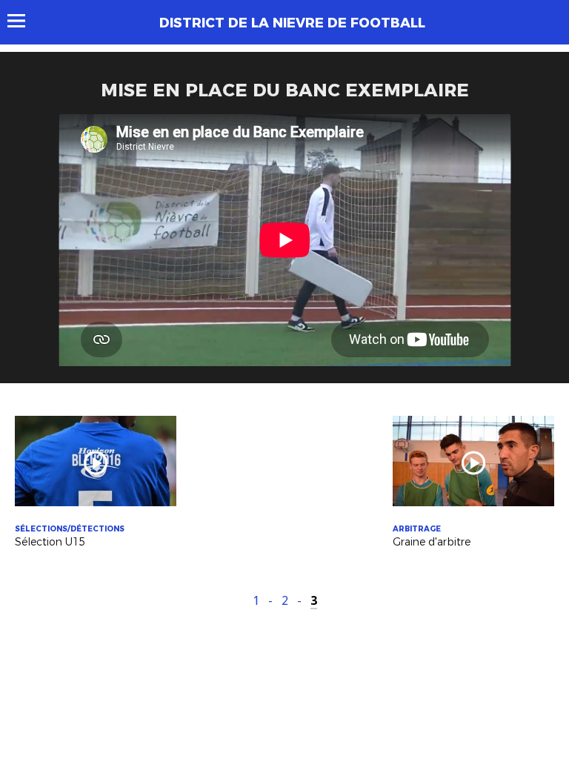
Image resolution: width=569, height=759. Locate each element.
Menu (23, 21)
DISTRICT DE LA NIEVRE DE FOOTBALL (292, 23)
